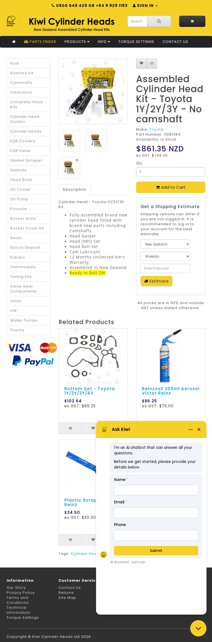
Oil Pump (19, 199)
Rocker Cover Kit (27, 228)
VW (13, 310)
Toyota (17, 330)
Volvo (16, 301)
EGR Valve (20, 150)
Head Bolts (21, 179)
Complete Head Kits (26, 104)
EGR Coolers (22, 141)
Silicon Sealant (25, 247)
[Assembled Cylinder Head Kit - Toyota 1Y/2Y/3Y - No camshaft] (93, 91)
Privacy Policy (21, 592)
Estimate (158, 281)
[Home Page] (14, 41)
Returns (66, 592)
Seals (16, 237)
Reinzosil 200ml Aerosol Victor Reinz (171, 391)
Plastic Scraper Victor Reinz (91, 502)
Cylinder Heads (26, 131)
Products (76, 41)
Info (103, 41)
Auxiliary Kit (21, 73)
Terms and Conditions (18, 600)
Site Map (67, 597)
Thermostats (23, 267)
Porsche (18, 208)
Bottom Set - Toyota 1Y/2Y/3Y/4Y (89, 391)
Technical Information (18, 610)
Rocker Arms (23, 218)
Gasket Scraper (26, 160)
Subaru (17, 257)
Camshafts (21, 82)
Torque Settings (136, 41)
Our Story (16, 587)
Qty (139, 163)
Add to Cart (173, 187)
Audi (14, 63)
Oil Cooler (20, 189)
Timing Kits (21, 276)
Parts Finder (42, 41)
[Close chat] (198, 628)
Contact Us (175, 41)
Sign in (145, 5)
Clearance (21, 92)
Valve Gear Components (23, 289)
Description (74, 189)
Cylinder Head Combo (24, 119)
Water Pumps (24, 320)
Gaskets (18, 170)
